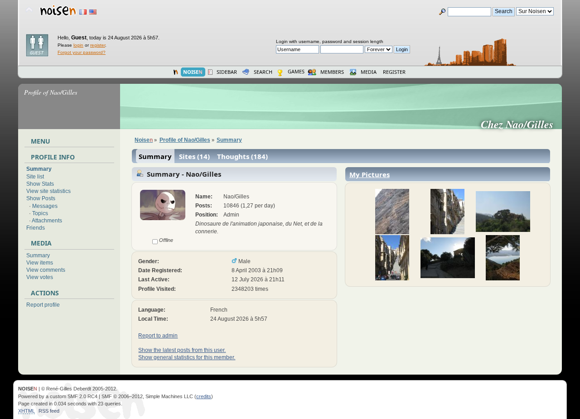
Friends (35, 228)
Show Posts (40, 198)
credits (203, 396)
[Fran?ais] (83, 12)
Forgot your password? (82, 52)
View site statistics (48, 191)
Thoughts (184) (242, 156)
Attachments (47, 220)
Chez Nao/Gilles (521, 124)
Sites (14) (194, 156)
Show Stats (40, 184)
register (97, 45)
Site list (35, 176)
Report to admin (158, 335)
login (78, 45)
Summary (39, 169)
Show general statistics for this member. (186, 357)
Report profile (43, 305)
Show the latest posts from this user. (182, 350)
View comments (45, 270)
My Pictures (369, 174)
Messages (45, 206)
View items (39, 263)
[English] (93, 12)
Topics (40, 213)
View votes (39, 277)
